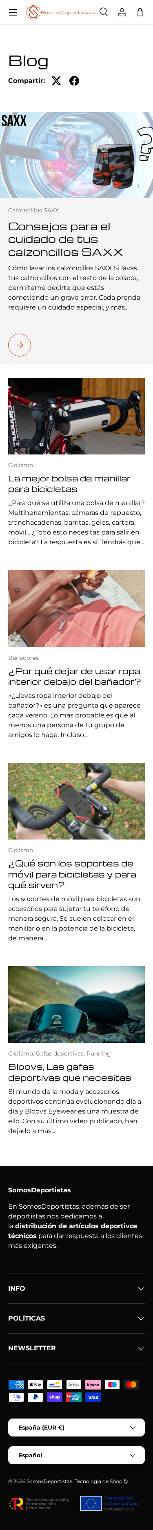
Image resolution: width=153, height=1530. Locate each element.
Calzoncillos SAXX (33, 210)
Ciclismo (20, 465)
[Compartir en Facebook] (74, 81)
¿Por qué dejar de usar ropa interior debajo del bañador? (74, 676)
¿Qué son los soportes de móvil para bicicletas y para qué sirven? (72, 873)
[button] (140, 12)
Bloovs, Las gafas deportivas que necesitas (69, 1071)
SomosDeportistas (49, 1481)
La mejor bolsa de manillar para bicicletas (69, 483)
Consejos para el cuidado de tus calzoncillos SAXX (66, 238)
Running (98, 1053)
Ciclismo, (22, 1053)
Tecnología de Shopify (101, 1481)
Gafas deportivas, (61, 1053)
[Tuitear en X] (56, 81)
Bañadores (23, 657)
